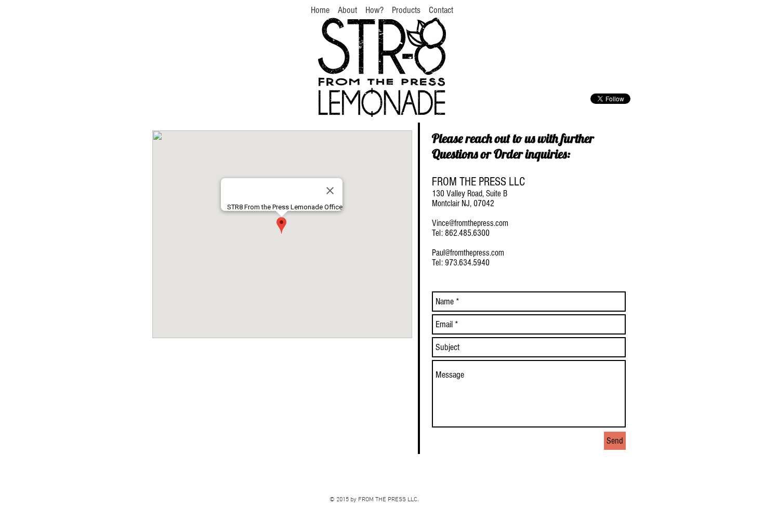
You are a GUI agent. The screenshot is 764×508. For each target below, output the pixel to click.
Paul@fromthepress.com (468, 253)
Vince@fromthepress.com (470, 223)
